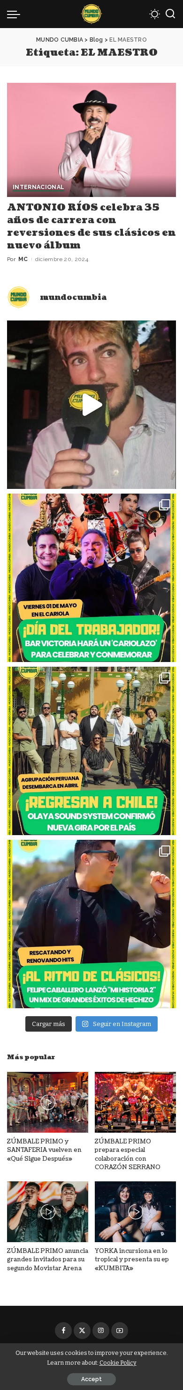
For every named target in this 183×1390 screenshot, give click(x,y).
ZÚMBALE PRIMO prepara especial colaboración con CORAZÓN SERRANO (127, 1154)
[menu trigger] (16, 14)
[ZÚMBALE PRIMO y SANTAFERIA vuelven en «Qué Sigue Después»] (47, 1102)
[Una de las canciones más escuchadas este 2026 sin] (91, 404)
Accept (91, 1379)
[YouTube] (119, 1330)
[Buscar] (170, 14)
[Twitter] (82, 1330)
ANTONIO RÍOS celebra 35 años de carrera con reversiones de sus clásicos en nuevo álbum (91, 226)
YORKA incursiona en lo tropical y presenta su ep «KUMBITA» (132, 1260)
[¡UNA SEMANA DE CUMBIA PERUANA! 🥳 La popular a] (91, 751)
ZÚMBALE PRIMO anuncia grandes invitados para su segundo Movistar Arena (47, 1260)
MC (23, 259)
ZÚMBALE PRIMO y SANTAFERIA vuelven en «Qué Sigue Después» (44, 1150)
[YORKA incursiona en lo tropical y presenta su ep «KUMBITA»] (135, 1211)
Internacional (38, 187)
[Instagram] (100, 1330)
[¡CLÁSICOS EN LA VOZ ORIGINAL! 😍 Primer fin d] (91, 924)
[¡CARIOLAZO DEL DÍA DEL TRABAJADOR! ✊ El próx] (91, 578)
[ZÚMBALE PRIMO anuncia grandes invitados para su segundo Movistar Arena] (47, 1211)
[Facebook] (63, 1330)
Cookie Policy (118, 1362)
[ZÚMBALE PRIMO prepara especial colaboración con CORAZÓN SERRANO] (135, 1102)
